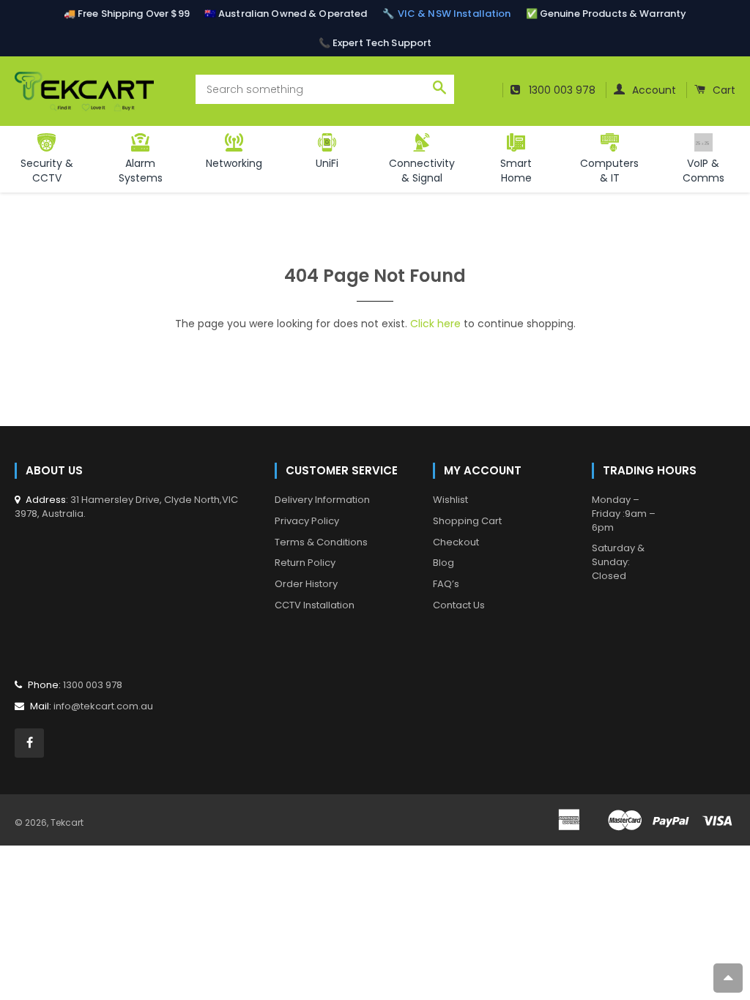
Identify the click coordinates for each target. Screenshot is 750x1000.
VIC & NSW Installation (454, 13)
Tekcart (67, 822)
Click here (435, 323)
